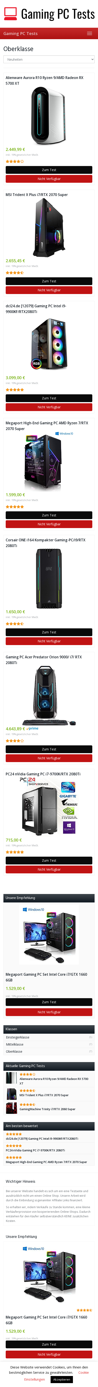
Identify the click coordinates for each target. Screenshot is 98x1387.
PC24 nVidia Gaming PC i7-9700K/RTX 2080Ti (43, 774)
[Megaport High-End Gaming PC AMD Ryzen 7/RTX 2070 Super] (49, 462)
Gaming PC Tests (20, 33)
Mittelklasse (14, 1044)
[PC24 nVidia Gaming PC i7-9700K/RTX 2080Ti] (49, 807)
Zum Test (49, 170)
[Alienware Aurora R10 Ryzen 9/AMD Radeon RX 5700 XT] (49, 116)
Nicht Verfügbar (49, 179)
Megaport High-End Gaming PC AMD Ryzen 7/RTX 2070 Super (47, 426)
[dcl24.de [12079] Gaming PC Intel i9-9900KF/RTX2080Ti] (49, 345)
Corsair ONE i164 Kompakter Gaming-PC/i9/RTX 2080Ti (45, 543)
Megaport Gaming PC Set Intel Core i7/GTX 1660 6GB (46, 977)
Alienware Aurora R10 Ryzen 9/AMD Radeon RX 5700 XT (44, 80)
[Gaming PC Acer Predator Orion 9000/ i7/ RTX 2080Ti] (49, 696)
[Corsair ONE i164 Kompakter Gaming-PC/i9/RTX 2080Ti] (49, 579)
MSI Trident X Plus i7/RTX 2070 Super (37, 194)
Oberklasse (14, 1051)
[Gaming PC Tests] (49, 14)
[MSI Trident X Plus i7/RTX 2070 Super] (49, 228)
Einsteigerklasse (17, 1037)
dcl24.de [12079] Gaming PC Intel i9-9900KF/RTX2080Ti (36, 309)
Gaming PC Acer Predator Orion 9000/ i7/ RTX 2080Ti (44, 660)
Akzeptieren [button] (61, 1379)
